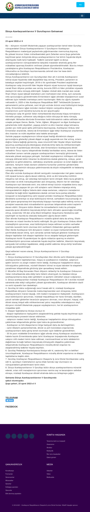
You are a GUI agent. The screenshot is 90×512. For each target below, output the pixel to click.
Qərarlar (8, 484)
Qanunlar (8, 490)
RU (80, 4)
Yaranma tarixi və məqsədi (56, 441)
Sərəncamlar (9, 477)
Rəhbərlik (50, 451)
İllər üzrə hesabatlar (53, 454)
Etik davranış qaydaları (13, 493)
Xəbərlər (50, 470)
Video (49, 474)
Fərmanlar (9, 474)
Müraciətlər (9, 480)
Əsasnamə (50, 444)
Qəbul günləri (51, 457)
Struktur (49, 447)
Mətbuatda (50, 477)
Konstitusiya (9, 470)
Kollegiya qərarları (11, 487)
